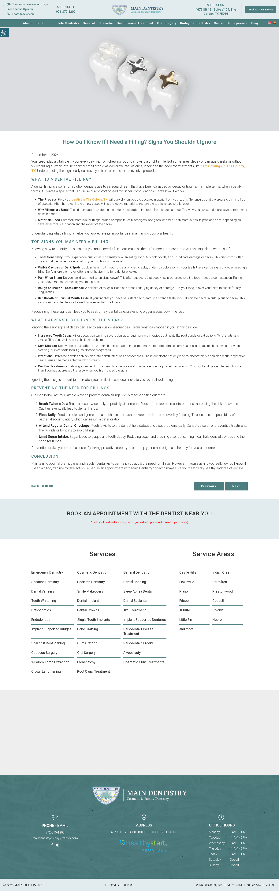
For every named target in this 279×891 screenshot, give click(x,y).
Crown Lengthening (46, 671)
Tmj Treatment (134, 610)
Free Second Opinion (20, 9)
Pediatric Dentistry (91, 582)
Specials (240, 23)
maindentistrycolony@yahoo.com (55, 838)
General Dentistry (136, 572)
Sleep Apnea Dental (137, 591)
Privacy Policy (119, 884)
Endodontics (40, 620)
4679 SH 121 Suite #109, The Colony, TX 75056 (215, 12)
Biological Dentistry (195, 23)
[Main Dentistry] (137, 9)
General (89, 23)
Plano (183, 591)
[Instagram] (57, 845)
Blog (254, 23)
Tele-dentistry (68, 23)
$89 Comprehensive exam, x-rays (27, 4)
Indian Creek (221, 572)
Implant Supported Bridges (51, 629)
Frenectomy (86, 662)
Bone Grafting (87, 629)
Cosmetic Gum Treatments (144, 662)
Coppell (218, 601)
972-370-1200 (65, 11)
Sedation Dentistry (45, 582)
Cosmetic (106, 23)
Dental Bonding (134, 582)
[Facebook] (52, 845)
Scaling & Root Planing (48, 643)
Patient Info (45, 23)
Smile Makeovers (90, 591)
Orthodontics (41, 610)
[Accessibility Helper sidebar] (4, 32)
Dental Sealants (135, 601)
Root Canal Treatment (93, 671)
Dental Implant (88, 601)
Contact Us (222, 23)
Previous (208, 486)
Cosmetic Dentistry (91, 572)
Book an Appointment (261, 9)
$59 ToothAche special (21, 14)
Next (236, 486)
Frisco (184, 601)
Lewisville (186, 582)
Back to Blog (42, 486)
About (27, 23)
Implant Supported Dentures (144, 620)
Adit (272, 884)
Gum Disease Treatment (135, 23)
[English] (269, 22)
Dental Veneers (42, 591)
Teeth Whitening (43, 601)
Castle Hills (187, 572)
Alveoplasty (132, 653)
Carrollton (219, 582)
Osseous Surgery (44, 653)
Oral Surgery (166, 23)
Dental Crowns (88, 610)
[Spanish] (274, 22)
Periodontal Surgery (138, 643)
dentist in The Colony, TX (89, 199)
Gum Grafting (87, 643)
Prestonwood (222, 591)
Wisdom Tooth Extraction (50, 662)
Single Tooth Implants (93, 620)
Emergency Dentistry (47, 572)
